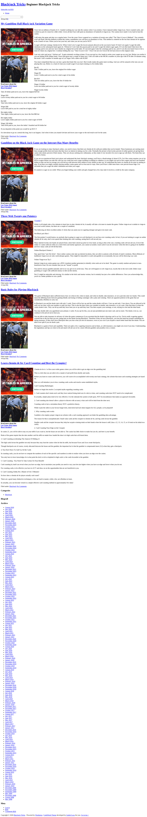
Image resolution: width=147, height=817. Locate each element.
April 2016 (9, 739)
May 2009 (8, 793)
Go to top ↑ (85, 815)
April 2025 (9, 538)
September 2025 (10, 529)
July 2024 (8, 556)
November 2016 (10, 732)
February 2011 (10, 761)
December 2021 (10, 616)
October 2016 (10, 734)
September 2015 (10, 753)
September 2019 (10, 668)
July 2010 (8, 774)
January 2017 (9, 728)
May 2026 (8, 513)
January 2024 (9, 567)
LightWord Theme (50, 815)
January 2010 (9, 786)
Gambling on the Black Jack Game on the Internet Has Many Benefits (39, 142)
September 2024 (10, 552)
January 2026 (9, 521)
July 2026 (8, 509)
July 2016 (8, 735)
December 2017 (10, 706)
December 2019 (10, 662)
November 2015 (10, 749)
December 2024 (10, 546)
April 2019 (9, 677)
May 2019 (8, 676)
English (37, 221)
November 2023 (10, 571)
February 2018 (10, 703)
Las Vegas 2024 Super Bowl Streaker (9, 87)
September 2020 (10, 645)
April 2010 (9, 780)
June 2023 (8, 581)
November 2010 (10, 766)
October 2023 (10, 573)
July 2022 (8, 602)
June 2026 (8, 511)
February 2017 (10, 726)
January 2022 (9, 614)
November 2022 (10, 594)
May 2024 (8, 560)
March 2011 (9, 759)
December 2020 (10, 639)
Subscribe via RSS (7, 9)
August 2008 (9, 797)
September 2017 (10, 712)
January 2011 (9, 763)
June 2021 (8, 627)
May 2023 (8, 583)
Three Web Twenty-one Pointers (19, 216)
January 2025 (9, 544)
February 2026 (10, 519)
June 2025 (8, 534)
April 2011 (8, 757)
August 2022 (9, 600)
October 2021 (10, 619)
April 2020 (9, 654)
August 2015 (9, 755)
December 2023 (10, 569)
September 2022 (10, 598)
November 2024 (10, 548)
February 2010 (10, 784)
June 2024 (8, 558)
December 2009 (10, 788)
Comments (10, 811)
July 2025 (8, 532)
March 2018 (9, 701)
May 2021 (8, 629)
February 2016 (10, 743)
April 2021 (9, 631)
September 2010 (10, 770)
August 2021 (9, 623)
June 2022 (8, 604)
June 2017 (8, 718)
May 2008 (8, 799)
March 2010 (9, 782)
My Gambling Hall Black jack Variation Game (27, 23)
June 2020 (8, 650)
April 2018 (9, 699)
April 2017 (9, 722)
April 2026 (9, 515)
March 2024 (9, 563)
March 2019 (9, 679)
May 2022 (8, 606)
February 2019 (10, 681)
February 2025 (10, 542)
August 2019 (9, 670)
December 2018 (10, 685)
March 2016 (9, 741)
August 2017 (9, 714)
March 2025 (9, 540)
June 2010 (8, 776)
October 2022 (10, 596)
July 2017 (8, 716)
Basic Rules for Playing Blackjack (19, 289)
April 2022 (9, 608)
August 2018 (9, 691)
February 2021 (10, 635)
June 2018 (8, 695)
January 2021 (9, 637)
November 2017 (10, 708)
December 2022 (10, 592)
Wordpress (38, 815)
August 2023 (9, 577)
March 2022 (9, 610)
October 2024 (10, 550)
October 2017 (10, 710)
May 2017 (8, 720)
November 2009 (10, 790)
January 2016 (9, 745)
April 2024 (9, 561)
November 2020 (10, 641)
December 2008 (10, 795)
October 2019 (10, 666)
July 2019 (8, 672)
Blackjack (12, 136)
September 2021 (10, 621)
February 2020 (10, 658)
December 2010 (10, 764)
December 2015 (10, 747)
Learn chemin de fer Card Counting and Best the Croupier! (34, 363)
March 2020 (9, 656)
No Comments (22, 136)
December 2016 (10, 730)
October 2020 (10, 643)
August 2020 (9, 647)
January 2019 (9, 683)
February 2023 (10, 589)
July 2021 (8, 625)
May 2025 (8, 536)
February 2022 (10, 612)
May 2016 (8, 737)
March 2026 (9, 517)
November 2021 (10, 618)
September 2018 (10, 689)
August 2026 (9, 507)
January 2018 (9, 705)
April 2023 (9, 585)
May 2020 (8, 652)
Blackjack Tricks (13, 4)
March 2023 (9, 587)
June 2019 (8, 674)
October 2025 (10, 527)
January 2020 (9, 660)
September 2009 (10, 792)
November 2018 (10, 687)
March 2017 (9, 724)
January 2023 (9, 590)
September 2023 (10, 575)
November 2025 (10, 525)
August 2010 (9, 772)
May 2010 (8, 778)
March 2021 (9, 633)
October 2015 (10, 751)
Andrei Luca (70, 815)
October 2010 (10, 768)
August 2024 (9, 554)
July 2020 (8, 648)
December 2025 (10, 523)
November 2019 (10, 664)
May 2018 (8, 697)
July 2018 (8, 693)
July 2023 (8, 579)
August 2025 (9, 531)
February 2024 (10, 565)
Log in (7, 808)
